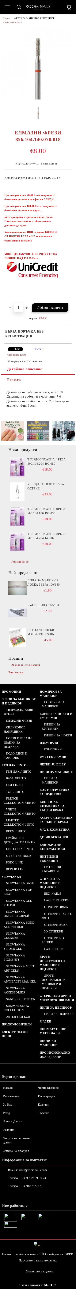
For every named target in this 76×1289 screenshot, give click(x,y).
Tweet (39, 349)
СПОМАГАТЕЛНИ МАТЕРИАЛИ (53, 1031)
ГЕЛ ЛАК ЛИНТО (18, 771)
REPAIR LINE (16, 869)
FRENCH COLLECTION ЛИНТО (20, 800)
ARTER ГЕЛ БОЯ (18, 1016)
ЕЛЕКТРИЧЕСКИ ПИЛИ (15, 1034)
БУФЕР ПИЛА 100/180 (43, 605)
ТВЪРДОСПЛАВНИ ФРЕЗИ (18, 712)
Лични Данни (12, 1121)
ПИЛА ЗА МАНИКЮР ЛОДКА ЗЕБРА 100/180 (43, 582)
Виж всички (16, 672)
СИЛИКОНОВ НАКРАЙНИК (15, 729)
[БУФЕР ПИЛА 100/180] (17, 612)
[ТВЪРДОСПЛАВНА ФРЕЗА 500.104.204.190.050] (17, 467)
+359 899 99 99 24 (33, 1178)
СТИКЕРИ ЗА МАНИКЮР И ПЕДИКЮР (50, 883)
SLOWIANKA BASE (20, 883)
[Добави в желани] (65, 193)
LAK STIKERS (54, 949)
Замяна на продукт (16, 1150)
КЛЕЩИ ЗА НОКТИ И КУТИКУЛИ (56, 716)
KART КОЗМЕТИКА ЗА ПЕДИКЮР (55, 792)
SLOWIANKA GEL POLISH (18, 903)
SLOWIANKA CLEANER (14, 935)
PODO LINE (14, 862)
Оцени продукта (16, 354)
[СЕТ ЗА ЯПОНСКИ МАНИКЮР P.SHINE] (17, 637)
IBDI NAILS (52, 893)
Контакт (43, 1104)
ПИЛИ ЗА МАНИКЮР (56, 772)
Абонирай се (20, 561)
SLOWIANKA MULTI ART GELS (20, 968)
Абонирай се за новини (25, 664)
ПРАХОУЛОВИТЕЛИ (17, 1024)
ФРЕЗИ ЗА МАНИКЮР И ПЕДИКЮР (34, 18)
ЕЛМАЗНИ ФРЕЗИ (12, 22)
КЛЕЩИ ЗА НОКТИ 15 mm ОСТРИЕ (46, 486)
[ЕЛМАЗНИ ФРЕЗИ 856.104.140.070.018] (38, 98)
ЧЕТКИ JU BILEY (53, 764)
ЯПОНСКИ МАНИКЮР (48, 1043)
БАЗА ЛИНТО (16, 778)
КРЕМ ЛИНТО (16, 831)
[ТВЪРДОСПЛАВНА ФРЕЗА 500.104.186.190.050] (17, 516)
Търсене (43, 1113)
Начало (6, 18)
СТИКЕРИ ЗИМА (56, 907)
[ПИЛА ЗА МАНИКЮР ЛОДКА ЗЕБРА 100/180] (17, 587)
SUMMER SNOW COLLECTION (17, 1008)
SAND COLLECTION (20, 999)
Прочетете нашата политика (38, 1260)
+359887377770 (31, 1186)
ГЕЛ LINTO (14, 785)
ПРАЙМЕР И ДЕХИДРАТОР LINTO (19, 840)
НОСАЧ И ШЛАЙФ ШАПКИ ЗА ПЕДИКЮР (18, 742)
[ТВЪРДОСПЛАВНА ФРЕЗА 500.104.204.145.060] (17, 541)
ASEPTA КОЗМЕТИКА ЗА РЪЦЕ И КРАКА (56, 820)
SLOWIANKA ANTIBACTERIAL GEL (20, 979)
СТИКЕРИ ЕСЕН (56, 924)
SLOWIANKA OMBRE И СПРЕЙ (16, 914)
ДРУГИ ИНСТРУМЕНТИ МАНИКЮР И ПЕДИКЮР (52, 963)
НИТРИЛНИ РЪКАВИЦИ (49, 858)
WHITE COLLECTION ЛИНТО (20, 811)
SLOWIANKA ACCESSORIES (14, 990)
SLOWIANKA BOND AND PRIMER (19, 924)
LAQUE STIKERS (56, 900)
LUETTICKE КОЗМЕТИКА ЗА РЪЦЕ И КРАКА (52, 806)
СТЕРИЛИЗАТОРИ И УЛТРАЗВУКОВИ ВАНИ (57, 998)
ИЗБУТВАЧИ (49, 743)
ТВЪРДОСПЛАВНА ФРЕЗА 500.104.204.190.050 (46, 461)
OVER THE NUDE (18, 855)
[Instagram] (17, 1194)
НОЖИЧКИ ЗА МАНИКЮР (51, 694)
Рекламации (11, 1096)
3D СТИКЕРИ (53, 931)
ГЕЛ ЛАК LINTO (14, 765)
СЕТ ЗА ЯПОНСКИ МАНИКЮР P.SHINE (41, 632)
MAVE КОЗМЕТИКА (55, 829)
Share (17, 349)
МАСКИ (46, 1021)
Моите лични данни (40, 1271)
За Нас (7, 1104)
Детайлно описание (24, 369)
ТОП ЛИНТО (15, 791)
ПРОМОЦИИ (11, 691)
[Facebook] (7, 1194)
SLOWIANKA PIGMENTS (14, 957)
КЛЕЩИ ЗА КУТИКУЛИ (51, 726)
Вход (6, 1113)
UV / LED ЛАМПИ (53, 757)
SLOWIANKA (11, 876)
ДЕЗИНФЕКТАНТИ (54, 837)
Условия (8, 1129)
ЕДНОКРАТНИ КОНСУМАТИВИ (52, 847)
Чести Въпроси (48, 1087)
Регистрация (46, 1096)
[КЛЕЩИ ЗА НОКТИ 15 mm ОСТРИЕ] (17, 491)
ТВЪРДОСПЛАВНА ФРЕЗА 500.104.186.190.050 (46, 511)
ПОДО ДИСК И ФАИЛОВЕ (15, 755)
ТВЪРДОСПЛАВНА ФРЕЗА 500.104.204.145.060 (46, 536)
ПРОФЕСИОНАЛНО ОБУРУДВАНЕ (55, 1054)
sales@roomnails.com (33, 1170)
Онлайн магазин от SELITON (38, 1285)
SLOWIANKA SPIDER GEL (14, 946)
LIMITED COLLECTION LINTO (19, 822)
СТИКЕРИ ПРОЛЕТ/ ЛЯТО (57, 916)
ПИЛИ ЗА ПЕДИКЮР (56, 1007)
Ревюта (14, 380)
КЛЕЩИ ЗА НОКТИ (58, 735)
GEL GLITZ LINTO (19, 849)
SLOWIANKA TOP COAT (18, 892)
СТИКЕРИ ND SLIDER (53, 940)
